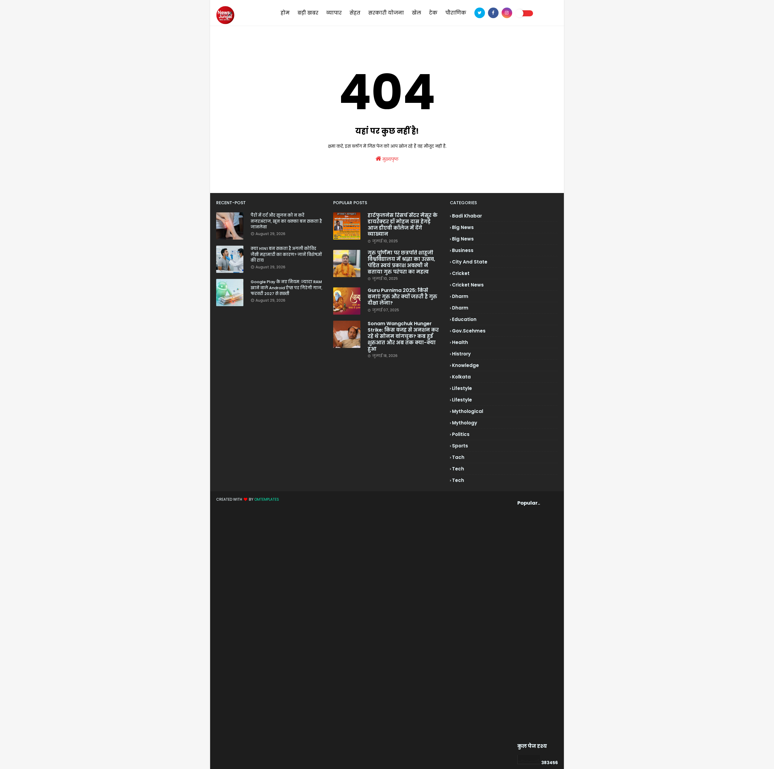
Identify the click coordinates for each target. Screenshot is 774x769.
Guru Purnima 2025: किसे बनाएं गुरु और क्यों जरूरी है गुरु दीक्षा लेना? (402, 296)
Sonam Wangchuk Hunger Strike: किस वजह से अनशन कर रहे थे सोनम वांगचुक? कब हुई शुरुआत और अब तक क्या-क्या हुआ (403, 336)
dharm (460, 296)
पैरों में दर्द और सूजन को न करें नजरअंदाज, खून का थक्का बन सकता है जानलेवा (286, 221)
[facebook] (493, 13)
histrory (461, 354)
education (464, 319)
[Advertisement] (527, 625)
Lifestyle (462, 400)
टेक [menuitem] (433, 12)
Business (462, 250)
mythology (464, 423)
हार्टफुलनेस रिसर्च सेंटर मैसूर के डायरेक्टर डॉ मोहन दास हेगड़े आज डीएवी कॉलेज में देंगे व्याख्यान (402, 224)
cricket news (468, 285)
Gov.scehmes (469, 331)
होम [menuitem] (285, 12)
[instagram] (507, 13)
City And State (469, 262)
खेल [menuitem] (416, 12)
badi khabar (467, 216)
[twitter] (479, 13)
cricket (461, 273)
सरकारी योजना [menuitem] (386, 12)
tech (458, 469)
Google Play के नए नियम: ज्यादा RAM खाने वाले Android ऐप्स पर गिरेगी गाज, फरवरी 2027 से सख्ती (286, 287)
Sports (460, 446)
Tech (458, 480)
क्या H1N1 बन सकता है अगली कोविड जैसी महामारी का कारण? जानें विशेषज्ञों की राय (286, 254)
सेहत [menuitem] (355, 12)
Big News (463, 239)
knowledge (465, 365)
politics (461, 434)
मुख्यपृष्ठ (389, 159)
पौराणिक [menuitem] (455, 12)
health (460, 342)
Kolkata (461, 377)
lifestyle (462, 388)
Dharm (460, 308)
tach (458, 457)
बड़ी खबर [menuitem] (308, 12)
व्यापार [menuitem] (334, 12)
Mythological (467, 411)
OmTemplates (266, 499)
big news (463, 227)
